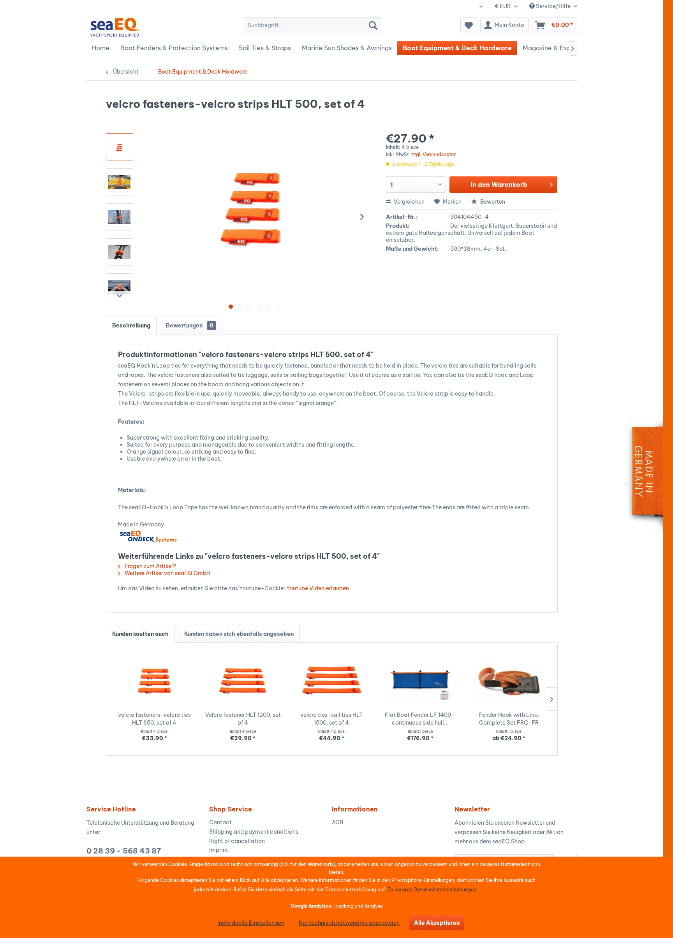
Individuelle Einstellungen (250, 922)
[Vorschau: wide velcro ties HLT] (119, 287)
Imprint (218, 850)
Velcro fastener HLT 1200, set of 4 (243, 718)
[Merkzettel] (468, 25)
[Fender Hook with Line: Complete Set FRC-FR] (509, 680)
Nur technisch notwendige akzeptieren (349, 922)
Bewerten (492, 201)
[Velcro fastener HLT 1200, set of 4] (243, 680)
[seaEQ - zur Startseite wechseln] (115, 27)
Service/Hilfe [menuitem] (553, 6)
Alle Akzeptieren (437, 922)
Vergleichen (409, 201)
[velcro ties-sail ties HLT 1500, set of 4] (331, 680)
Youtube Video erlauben (317, 588)
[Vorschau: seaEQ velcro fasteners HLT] (119, 252)
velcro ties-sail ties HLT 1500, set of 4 (331, 718)
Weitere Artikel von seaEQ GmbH (166, 573)
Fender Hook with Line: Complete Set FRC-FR (509, 718)
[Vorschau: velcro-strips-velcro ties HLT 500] (119, 146)
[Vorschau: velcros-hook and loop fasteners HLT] (119, 181)
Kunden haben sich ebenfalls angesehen (239, 633)
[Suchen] (373, 25)
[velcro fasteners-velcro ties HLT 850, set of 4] (154, 680)
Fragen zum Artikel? (149, 566)
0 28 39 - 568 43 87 (123, 850)
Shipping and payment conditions (253, 831)
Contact (220, 822)
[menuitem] (312, 25)
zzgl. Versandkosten (433, 154)
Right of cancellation (237, 841)
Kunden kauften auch (140, 633)
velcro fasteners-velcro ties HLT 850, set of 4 (154, 718)
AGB (337, 822)
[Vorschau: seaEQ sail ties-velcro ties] (119, 217)
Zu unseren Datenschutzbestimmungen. (432, 889)
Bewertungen (189, 325)
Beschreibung (131, 325)
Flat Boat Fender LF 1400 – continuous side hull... (420, 718)
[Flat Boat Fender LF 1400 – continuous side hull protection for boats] (420, 680)
